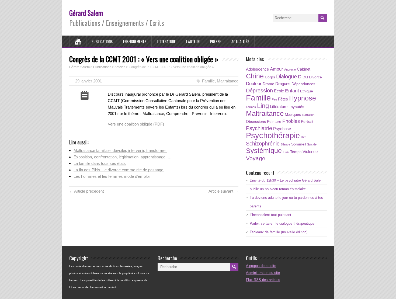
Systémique (264, 150)
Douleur (254, 83)
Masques (293, 114)
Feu (274, 99)
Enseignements (134, 41)
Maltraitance (227, 81)
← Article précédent (86, 191)
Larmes (251, 107)
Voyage (255, 158)
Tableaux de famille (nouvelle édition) (278, 232)
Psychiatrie (259, 128)
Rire (303, 137)
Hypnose (302, 98)
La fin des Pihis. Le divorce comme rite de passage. (119, 170)
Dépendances (303, 84)
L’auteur (193, 41)
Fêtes (283, 99)
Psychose (282, 128)
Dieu (303, 76)
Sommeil (298, 144)
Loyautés (296, 107)
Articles (119, 67)
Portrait (307, 122)
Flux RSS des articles (263, 280)
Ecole (279, 91)
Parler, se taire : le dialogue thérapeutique (282, 223)
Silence (285, 144)
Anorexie (290, 69)
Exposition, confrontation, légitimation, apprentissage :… (123, 157)
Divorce (315, 77)
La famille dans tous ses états (100, 163)
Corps (270, 77)
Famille (208, 81)
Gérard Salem (86, 13)
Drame (268, 84)
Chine (255, 76)
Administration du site (263, 273)
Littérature (166, 41)
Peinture (274, 122)
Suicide (312, 144)
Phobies (291, 121)
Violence (310, 151)
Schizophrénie (263, 144)
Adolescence (257, 69)
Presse (215, 41)
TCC (286, 152)
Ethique (306, 91)
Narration (308, 114)
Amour (276, 69)
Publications (102, 41)
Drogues (282, 83)
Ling (263, 105)
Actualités (240, 41)
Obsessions (256, 122)
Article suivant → (223, 191)
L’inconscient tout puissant (270, 215)
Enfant (292, 90)
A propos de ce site (261, 266)
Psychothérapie (273, 135)
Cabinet (303, 69)
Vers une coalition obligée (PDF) (136, 124)
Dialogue (286, 76)
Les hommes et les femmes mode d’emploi (112, 176)
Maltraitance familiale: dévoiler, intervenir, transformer (120, 150)
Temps (295, 152)
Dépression (259, 90)
